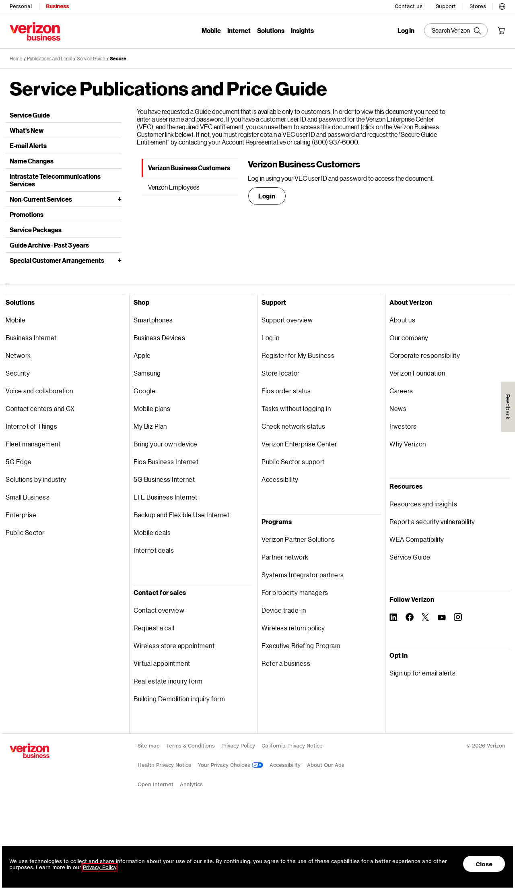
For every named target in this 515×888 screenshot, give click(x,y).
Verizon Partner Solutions (298, 539)
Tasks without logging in (296, 408)
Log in (270, 337)
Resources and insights (423, 504)
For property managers (295, 592)
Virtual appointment (162, 663)
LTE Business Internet (166, 497)
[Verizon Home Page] (29, 751)
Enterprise (21, 514)
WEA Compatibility (416, 539)
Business (57, 6)
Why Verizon (407, 444)
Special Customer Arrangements (57, 260)
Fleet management (33, 444)
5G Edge (19, 461)
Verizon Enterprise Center (299, 444)
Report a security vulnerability (432, 521)
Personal (21, 6)
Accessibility (280, 479)
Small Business (27, 497)
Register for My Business (298, 355)
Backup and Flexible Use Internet (181, 514)
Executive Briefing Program (301, 645)
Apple (142, 355)
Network (18, 355)
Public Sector (25, 532)
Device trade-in (284, 610)
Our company (408, 337)
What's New (26, 130)
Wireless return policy (293, 628)
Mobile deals (152, 532)
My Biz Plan (150, 426)
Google (144, 390)
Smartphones (153, 320)
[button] (502, 5)
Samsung (147, 373)
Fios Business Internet (166, 461)
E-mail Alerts (28, 145)
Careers (401, 390)
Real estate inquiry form (168, 681)
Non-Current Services (41, 199)
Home (16, 59)
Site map (149, 746)
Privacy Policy (238, 746)
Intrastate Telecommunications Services (55, 180)
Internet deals (154, 550)
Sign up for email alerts (422, 673)
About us (402, 320)
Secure (118, 59)
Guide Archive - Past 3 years (49, 245)
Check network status (293, 426)
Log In (406, 30)
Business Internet (31, 337)
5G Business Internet (164, 479)
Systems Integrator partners (303, 574)
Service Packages (36, 229)
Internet (239, 30)
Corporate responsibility (424, 355)
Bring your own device (166, 444)
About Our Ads (325, 765)
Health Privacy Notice (165, 765)
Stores (478, 6)
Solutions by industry (36, 479)
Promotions (26, 214)
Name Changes (32, 161)
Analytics (191, 784)
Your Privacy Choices (225, 765)
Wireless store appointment (174, 645)
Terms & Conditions (190, 746)
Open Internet (155, 784)
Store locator (281, 373)
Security (18, 373)
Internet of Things (31, 426)
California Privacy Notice (292, 746)
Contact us (408, 6)
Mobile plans (152, 408)
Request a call (154, 628)
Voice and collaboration (39, 390)
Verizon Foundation (417, 373)
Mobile (211, 30)
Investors (403, 426)
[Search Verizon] (456, 30)
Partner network (285, 557)
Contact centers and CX (40, 408)
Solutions (270, 30)
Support (446, 6)
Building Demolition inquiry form (179, 698)
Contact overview (159, 610)
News (397, 408)
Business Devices (159, 337)
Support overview (287, 320)
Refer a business (286, 663)
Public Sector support (293, 461)
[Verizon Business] (35, 31)
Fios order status (286, 390)
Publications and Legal (49, 59)
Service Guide (91, 59)
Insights (302, 30)
